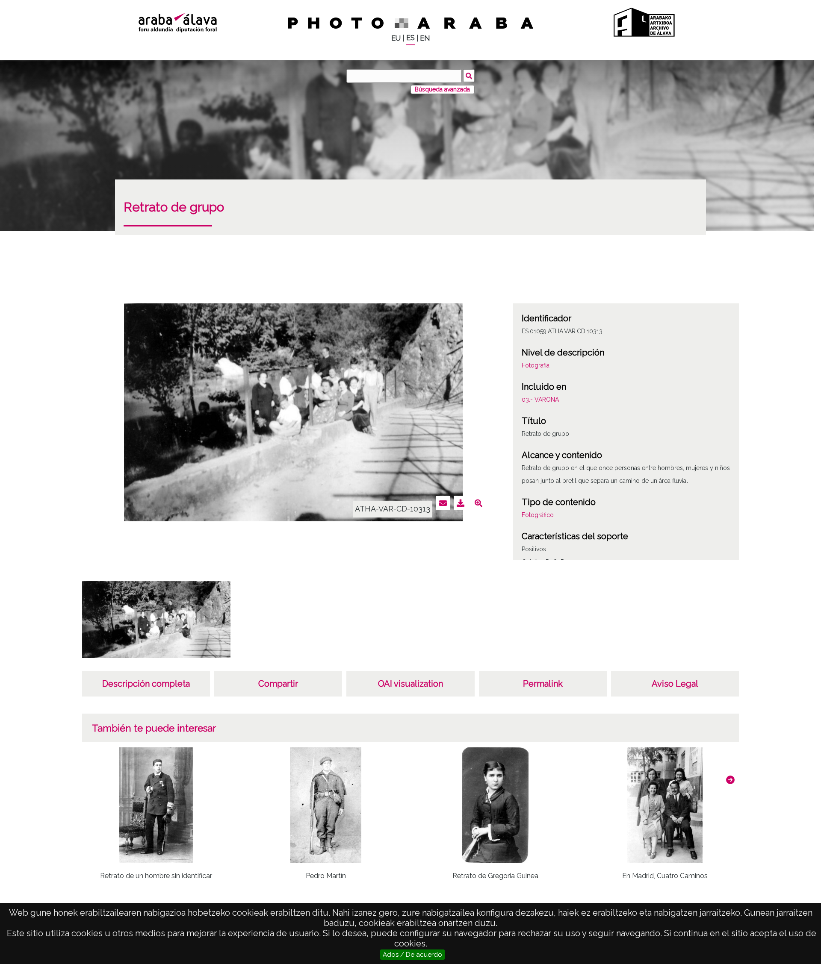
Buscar (469, 75)
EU (396, 38)
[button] (730, 780)
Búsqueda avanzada (442, 89)
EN (425, 38)
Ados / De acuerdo (412, 954)
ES (410, 38)
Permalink (543, 684)
